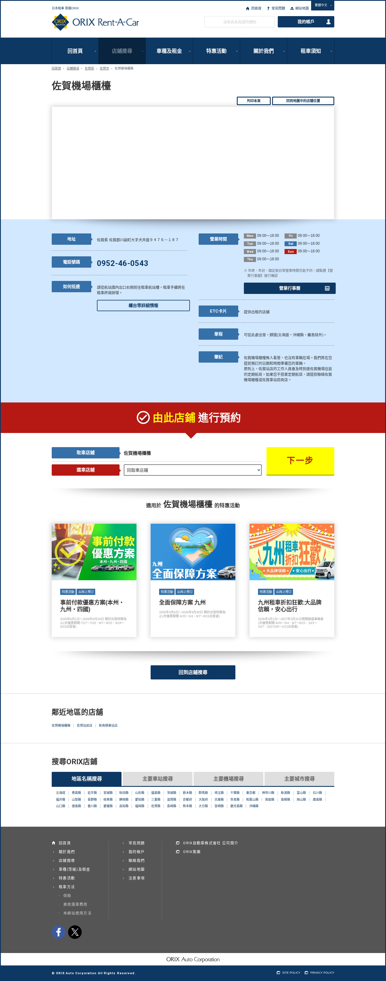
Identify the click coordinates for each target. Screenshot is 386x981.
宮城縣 (108, 792)
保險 (67, 895)
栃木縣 (187, 792)
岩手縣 (92, 792)
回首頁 (256, 8)
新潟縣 (285, 792)
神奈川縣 (268, 792)
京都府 (187, 799)
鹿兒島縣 (236, 806)
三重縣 (156, 799)
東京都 (250, 792)
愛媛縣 (108, 806)
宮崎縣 (219, 806)
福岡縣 (139, 806)
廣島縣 (317, 799)
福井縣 (60, 799)
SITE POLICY (291, 972)
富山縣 (301, 792)
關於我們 (263, 51)
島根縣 (285, 799)
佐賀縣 (156, 806)
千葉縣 (235, 792)
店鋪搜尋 (122, 51)
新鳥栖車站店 (108, 725)
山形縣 (139, 792)
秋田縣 (124, 792)
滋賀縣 (171, 799)
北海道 (60, 792)
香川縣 (92, 806)
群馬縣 (203, 792)
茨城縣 (171, 792)
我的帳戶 (306, 21)
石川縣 (317, 792)
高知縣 (124, 806)
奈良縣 (235, 799)
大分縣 (203, 806)
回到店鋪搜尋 (193, 672)
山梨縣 (76, 799)
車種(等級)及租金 (74, 869)
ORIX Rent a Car (95, 22)
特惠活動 (216, 51)
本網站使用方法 (77, 913)
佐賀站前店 (84, 725)
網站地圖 (302, 8)
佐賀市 (104, 68)
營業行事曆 (289, 288)
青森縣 (76, 792)
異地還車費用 (75, 904)
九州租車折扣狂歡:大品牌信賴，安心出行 (292, 580)
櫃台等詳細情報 (143, 305)
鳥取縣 (269, 799)
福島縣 (156, 792)
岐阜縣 (108, 799)
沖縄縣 (254, 806)
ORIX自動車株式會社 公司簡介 (210, 843)
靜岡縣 (124, 799)
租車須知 (311, 51)
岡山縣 (301, 799)
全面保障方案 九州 (193, 580)
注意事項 (137, 878)
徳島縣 (76, 806)
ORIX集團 (192, 852)
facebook (58, 932)
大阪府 (203, 799)
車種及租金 (169, 51)
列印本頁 (254, 101)
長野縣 (92, 799)
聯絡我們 (137, 860)
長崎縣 (171, 806)
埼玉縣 (219, 792)
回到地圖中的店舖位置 (303, 101)
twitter (75, 932)
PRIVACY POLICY (322, 972)
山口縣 (60, 806)
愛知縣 (139, 799)
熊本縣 (187, 806)
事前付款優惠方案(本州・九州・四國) (94, 580)
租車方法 (67, 887)
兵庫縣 (219, 799)
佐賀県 (89, 68)
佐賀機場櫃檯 (61, 725)
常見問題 (278, 8)
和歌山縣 (252, 799)
